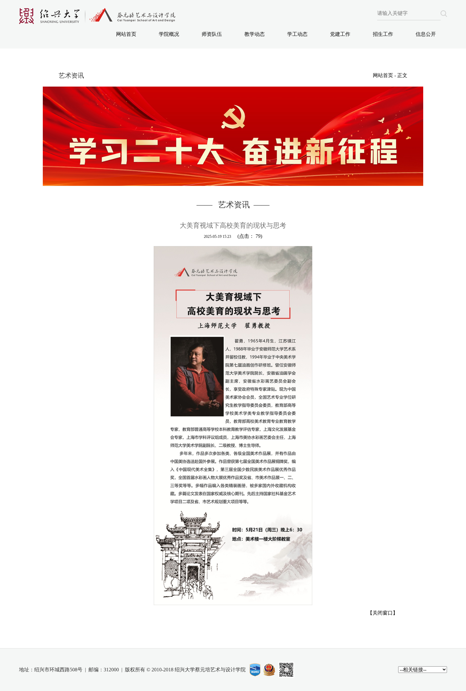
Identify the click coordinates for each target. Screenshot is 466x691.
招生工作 (383, 34)
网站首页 (126, 34)
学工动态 (297, 34)
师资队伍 (212, 34)
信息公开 (426, 34)
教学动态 (254, 34)
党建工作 (340, 34)
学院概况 (169, 34)
